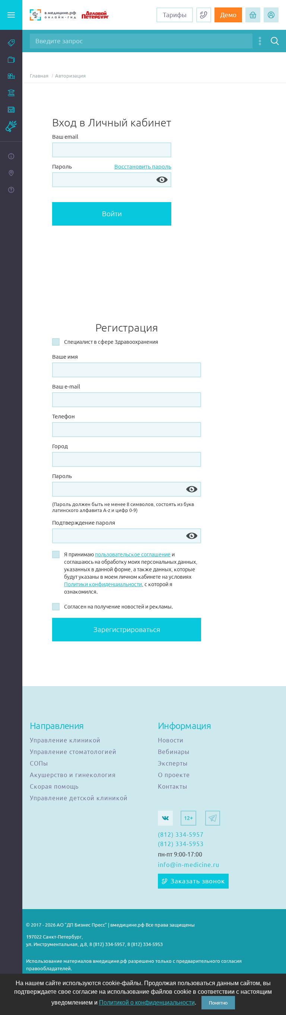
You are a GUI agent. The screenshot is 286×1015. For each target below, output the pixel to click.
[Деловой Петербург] (101, 14)
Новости (171, 741)
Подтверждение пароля (83, 522)
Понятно (218, 1003)
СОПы (39, 764)
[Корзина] (252, 14)
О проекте (174, 775)
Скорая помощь (54, 787)
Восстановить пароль (142, 166)
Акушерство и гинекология (73, 775)
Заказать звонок (198, 881)
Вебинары (174, 752)
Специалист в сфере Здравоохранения (111, 342)
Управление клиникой (65, 741)
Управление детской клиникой (79, 798)
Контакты (172, 787)
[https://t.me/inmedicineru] (212, 818)
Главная (39, 76)
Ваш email (65, 136)
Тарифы (175, 15)
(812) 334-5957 (181, 835)
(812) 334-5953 (181, 844)
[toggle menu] (11, 15)
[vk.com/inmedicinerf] (165, 818)
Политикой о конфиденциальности (147, 1002)
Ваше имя (65, 356)
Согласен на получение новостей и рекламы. (118, 607)
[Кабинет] (271, 14)
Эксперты (173, 764)
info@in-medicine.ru (188, 865)
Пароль (62, 166)
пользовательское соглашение (133, 554)
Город (60, 446)
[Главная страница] (53, 14)
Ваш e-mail (66, 386)
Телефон (63, 416)
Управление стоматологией (73, 752)
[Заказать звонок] (203, 14)
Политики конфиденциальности (103, 584)
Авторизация (70, 76)
